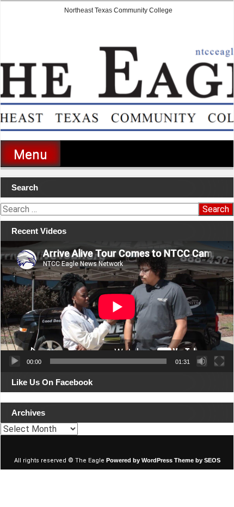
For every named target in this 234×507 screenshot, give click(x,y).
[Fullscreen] (219, 361)
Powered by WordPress (139, 460)
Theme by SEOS (197, 460)
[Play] (14, 361)
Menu (30, 154)
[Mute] (201, 361)
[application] (117, 306)
